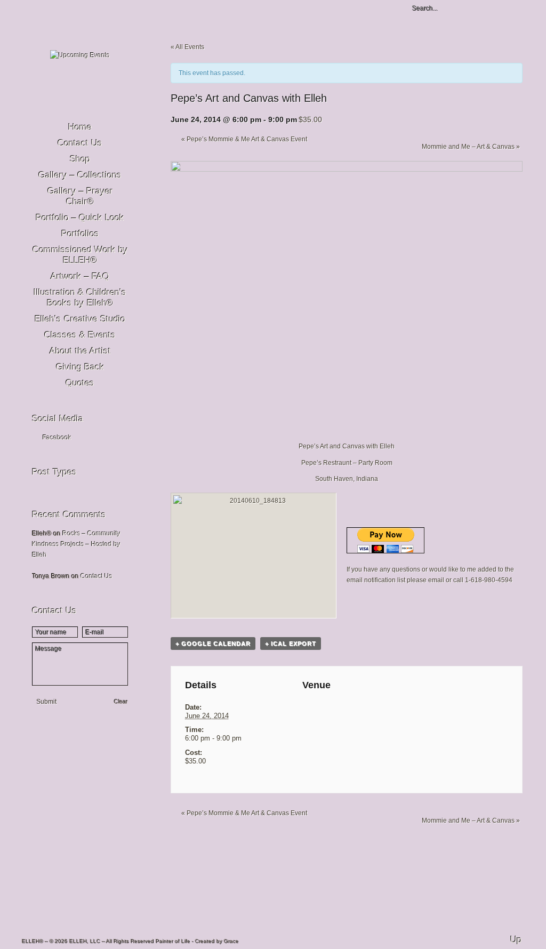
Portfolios (80, 234)
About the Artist (80, 351)
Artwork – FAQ (80, 276)
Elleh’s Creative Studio (80, 319)
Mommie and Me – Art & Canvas (471, 146)
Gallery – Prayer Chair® (80, 196)
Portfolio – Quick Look (80, 218)
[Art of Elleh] (80, 55)
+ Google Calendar (213, 643)
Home (80, 127)
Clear (121, 701)
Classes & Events (80, 335)
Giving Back (80, 367)
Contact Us (80, 143)
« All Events (187, 47)
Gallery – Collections (80, 175)
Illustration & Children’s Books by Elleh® (80, 297)
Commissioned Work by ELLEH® (80, 255)
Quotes (80, 383)
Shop (80, 159)
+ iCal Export (290, 643)
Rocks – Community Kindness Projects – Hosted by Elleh (76, 544)
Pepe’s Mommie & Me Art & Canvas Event (244, 139)
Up (515, 940)
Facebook (57, 437)
